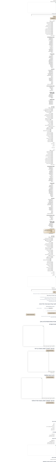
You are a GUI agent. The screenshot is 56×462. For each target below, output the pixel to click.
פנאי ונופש (52, 69)
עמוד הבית (54, 293)
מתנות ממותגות (52, 99)
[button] (27, 21)
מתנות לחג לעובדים (50, 293)
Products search (54, 13)
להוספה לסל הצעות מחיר (52, 313)
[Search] (54, 17)
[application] (50, 21)
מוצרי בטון (52, 106)
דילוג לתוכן (54, 0)
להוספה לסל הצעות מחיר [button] (50, 350)
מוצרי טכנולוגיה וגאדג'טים (50, 215)
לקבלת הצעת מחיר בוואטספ (30, 314)
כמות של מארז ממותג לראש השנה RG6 (51, 310)
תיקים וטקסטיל (52, 183)
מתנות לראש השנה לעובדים (44, 293)
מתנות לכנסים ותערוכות (50, 37)
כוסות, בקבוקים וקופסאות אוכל (52, 93)
